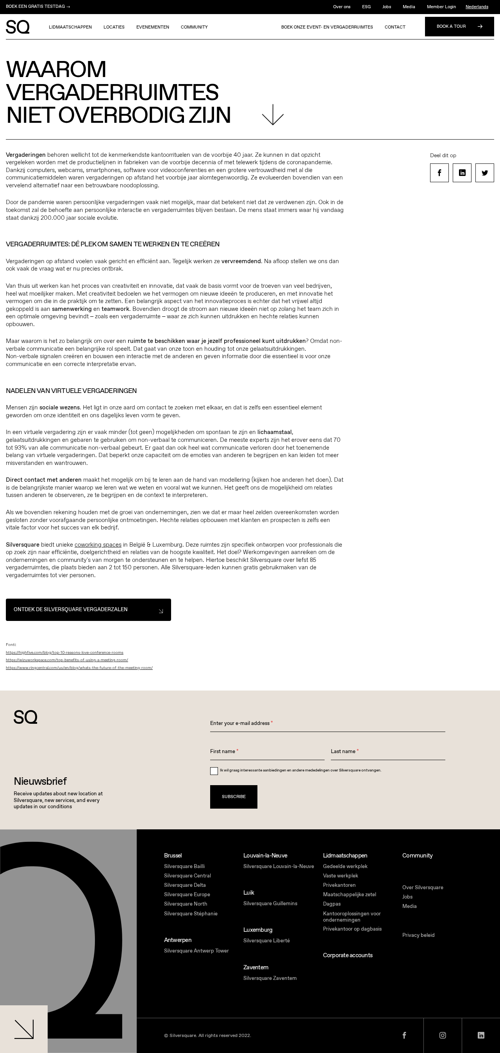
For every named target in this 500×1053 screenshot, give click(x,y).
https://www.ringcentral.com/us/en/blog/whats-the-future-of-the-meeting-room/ (79, 668)
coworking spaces (98, 544)
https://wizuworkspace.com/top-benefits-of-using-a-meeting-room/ (67, 660)
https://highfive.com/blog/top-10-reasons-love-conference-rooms (64, 652)
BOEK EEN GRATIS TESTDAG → (38, 6)
